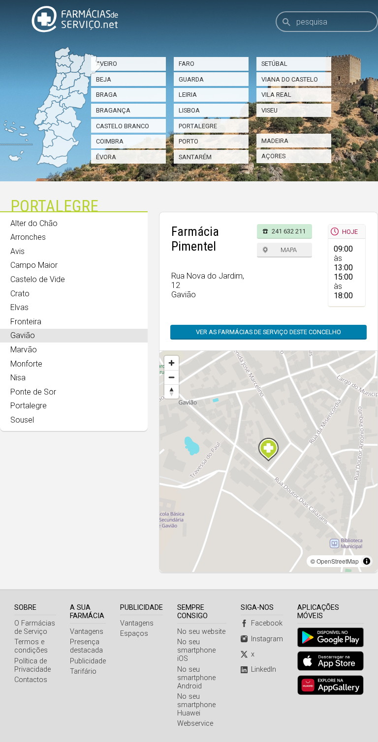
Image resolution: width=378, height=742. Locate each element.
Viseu (269, 110)
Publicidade (88, 661)
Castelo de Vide (37, 279)
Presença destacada (86, 646)
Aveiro (106, 63)
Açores (273, 156)
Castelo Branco (122, 126)
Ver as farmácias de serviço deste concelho (268, 332)
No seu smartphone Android (196, 677)
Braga (106, 94)
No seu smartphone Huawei (196, 704)
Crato (20, 293)
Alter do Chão (34, 223)
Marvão (23, 349)
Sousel (22, 420)
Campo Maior (34, 265)
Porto (188, 141)
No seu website (201, 632)
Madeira (274, 140)
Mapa (289, 250)
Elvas (19, 307)
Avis (17, 251)
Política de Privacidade (32, 665)
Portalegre (198, 126)
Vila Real (276, 94)
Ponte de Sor (33, 392)
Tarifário (83, 671)
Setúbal (274, 63)
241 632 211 (289, 231)
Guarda (191, 79)
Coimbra (110, 141)
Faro (186, 63)
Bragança (113, 110)
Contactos (30, 680)
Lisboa (189, 110)
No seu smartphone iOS (196, 650)
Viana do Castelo (289, 79)
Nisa (18, 377)
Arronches (28, 237)
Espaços (134, 633)
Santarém (195, 157)
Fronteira (25, 321)
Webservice (195, 723)
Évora (106, 157)
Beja (103, 79)
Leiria (188, 94)
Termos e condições (31, 646)
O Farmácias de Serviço (34, 627)
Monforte (26, 364)
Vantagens (86, 632)
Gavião (22, 335)
